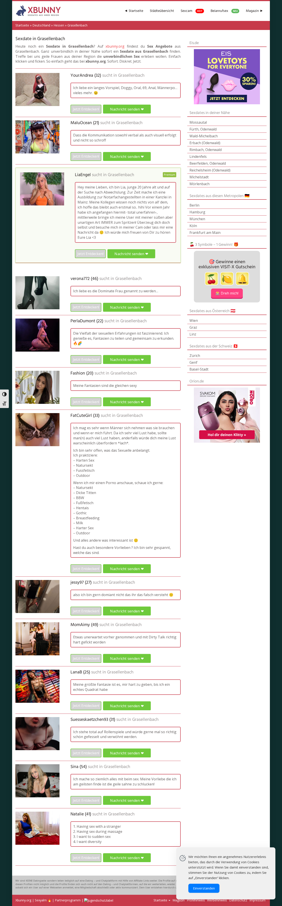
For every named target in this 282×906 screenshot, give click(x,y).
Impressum (257, 900)
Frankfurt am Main (205, 232)
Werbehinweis (217, 900)
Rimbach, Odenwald (205, 149)
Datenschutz (238, 900)
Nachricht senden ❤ (127, 109)
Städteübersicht (162, 11)
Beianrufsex (224, 11)
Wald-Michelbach (203, 136)
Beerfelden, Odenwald (207, 163)
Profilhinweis (196, 900)
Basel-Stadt (198, 369)
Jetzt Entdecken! (86, 109)
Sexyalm (41, 900)
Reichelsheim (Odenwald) (209, 170)
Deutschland (41, 25)
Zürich (194, 355)
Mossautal (198, 122)
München (197, 218)
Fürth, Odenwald (203, 129)
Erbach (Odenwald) (204, 142)
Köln (193, 225)
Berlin (194, 205)
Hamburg (197, 212)
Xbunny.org (23, 900)
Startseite (22, 25)
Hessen (59, 25)
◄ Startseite (133, 11)
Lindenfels (198, 156)
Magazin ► (254, 11)
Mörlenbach (199, 183)
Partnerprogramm (68, 900)
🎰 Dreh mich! (226, 293)
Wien (193, 320)
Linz (192, 334)
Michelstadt (199, 177)
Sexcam (191, 11)
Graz (193, 327)
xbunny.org (115, 46)
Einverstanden (204, 888)
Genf (193, 362)
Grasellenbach (131, 75)
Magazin (179, 900)
